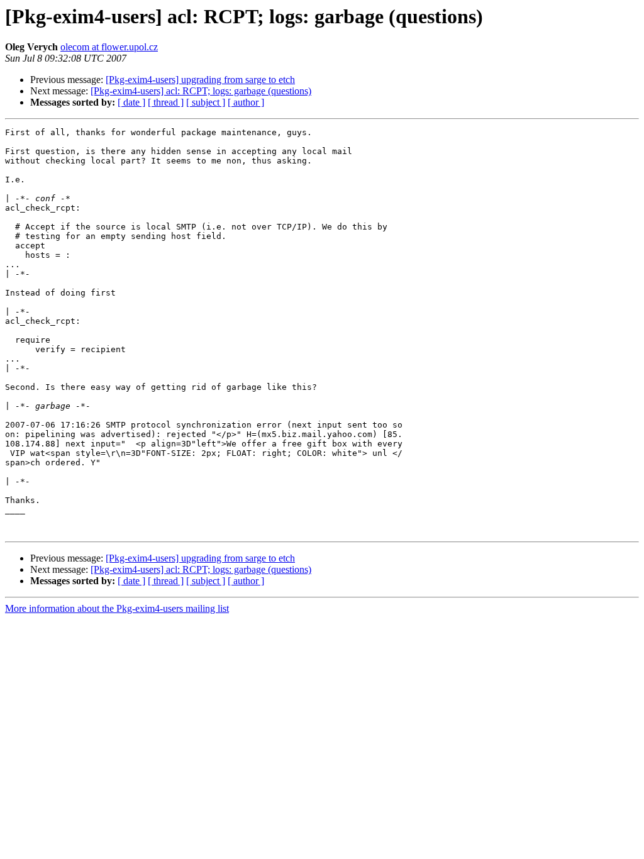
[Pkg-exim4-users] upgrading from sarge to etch (200, 79)
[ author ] (246, 102)
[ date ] (131, 102)
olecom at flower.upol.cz (109, 47)
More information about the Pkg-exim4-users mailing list (117, 608)
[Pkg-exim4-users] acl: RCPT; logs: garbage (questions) (201, 91)
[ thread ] (166, 102)
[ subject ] (205, 102)
